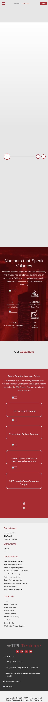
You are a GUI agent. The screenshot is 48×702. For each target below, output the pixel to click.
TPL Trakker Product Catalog (14, 626)
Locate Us (7, 620)
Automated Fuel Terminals (13, 589)
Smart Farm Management (13, 580)
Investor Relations (10, 604)
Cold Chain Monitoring (12, 574)
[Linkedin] (21, 651)
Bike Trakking (8, 536)
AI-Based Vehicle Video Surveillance (16, 571)
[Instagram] (26, 651)
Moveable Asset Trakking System (15, 583)
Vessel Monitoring (10, 586)
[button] (3, 3)
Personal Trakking (10, 539)
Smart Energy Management (13, 567)
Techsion (38, 700)
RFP (5, 552)
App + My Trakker (10, 607)
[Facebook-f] (17, 651)
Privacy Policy (9, 610)
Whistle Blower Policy (11, 617)
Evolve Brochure (10, 623)
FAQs (6, 601)
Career (6, 549)
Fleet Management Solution (13, 561)
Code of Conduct (10, 614)
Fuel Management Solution (13, 564)
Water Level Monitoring (12, 577)
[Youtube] (30, 651)
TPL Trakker (33, 698)
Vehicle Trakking (9, 533)
